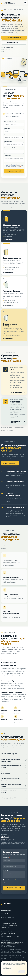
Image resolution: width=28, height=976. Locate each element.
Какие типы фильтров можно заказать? (9, 791)
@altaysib (5, 837)
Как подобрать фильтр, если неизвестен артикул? (9, 754)
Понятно (21, 972)
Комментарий (7, 155)
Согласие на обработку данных (9, 925)
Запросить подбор (8, 239)
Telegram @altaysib (6, 910)
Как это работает (14, 42)
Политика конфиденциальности (9, 923)
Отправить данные (10, 463)
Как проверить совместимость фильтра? (10, 779)
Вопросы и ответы (5, 927)
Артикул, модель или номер (9, 863)
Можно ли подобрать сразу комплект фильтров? (9, 798)
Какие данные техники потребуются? (8, 772)
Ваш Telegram (7, 128)
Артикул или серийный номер (13, 148)
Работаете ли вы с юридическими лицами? (11, 785)
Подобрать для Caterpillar (17, 421)
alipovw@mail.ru (7, 840)
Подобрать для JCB (17, 392)
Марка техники (7, 134)
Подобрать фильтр (14, 37)
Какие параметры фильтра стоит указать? (11, 766)
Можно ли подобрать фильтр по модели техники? (10, 760)
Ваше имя (10, 121)
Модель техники (8, 141)
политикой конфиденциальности (11, 165)
